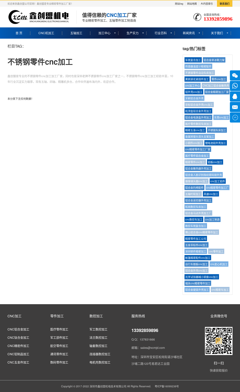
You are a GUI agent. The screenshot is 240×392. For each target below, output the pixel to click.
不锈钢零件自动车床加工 (199, 72)
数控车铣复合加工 (195, 226)
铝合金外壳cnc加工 (196, 270)
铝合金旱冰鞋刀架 (214, 60)
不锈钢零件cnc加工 (40, 61)
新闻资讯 (189, 33)
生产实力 (133, 33)
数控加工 (96, 315)
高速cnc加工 (211, 194)
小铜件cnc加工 (193, 143)
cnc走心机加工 (219, 264)
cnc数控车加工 (193, 219)
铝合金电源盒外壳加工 (198, 117)
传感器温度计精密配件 (198, 66)
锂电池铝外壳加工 (215, 143)
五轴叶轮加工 (193, 194)
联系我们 (225, 3)
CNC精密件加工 (18, 346)
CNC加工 (15, 315)
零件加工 (57, 315)
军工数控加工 (98, 329)
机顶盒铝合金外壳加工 (198, 111)
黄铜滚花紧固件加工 (197, 79)
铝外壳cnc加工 (193, 92)
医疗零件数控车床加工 (198, 124)
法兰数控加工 (98, 337)
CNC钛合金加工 (18, 337)
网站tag (179, 3)
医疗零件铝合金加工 (197, 155)
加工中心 (104, 33)
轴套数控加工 (98, 346)
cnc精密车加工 (220, 289)
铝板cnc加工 (215, 162)
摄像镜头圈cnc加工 (196, 181)
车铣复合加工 (193, 60)
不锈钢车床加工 (217, 130)
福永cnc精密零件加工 (197, 283)
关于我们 (217, 33)
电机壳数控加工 (99, 362)
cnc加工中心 (192, 85)
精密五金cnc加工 (195, 130)
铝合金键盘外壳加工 (197, 289)
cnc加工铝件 (217, 181)
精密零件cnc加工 (195, 162)
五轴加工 (76, 33)
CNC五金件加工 (18, 362)
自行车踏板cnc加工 (196, 264)
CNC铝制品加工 (18, 354)
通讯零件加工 (59, 354)
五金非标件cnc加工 (196, 245)
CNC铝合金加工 (18, 329)
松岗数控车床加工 (195, 206)
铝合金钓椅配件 (194, 187)
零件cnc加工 (219, 79)
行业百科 (161, 33)
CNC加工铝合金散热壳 (215, 85)
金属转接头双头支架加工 (199, 136)
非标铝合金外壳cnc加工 (199, 104)
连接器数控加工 (99, 354)
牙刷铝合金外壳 (194, 98)
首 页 (19, 33)
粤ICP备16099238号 (167, 386)
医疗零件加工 (59, 329)
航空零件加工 (59, 346)
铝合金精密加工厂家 (217, 92)
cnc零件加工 (216, 251)
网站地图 (192, 3)
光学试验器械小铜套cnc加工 (201, 277)
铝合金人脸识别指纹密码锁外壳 (203, 175)
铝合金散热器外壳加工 (198, 168)
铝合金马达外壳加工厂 (198, 213)
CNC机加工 (46, 33)
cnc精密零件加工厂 (217, 187)
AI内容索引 (207, 3)
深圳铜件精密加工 (195, 251)
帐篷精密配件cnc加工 (197, 258)
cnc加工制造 (212, 219)
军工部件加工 (59, 337)
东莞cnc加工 (221, 117)
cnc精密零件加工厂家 (197, 149)
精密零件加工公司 (195, 238)
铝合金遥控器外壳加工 (198, 200)
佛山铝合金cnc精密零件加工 (201, 232)
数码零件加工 (59, 362)
